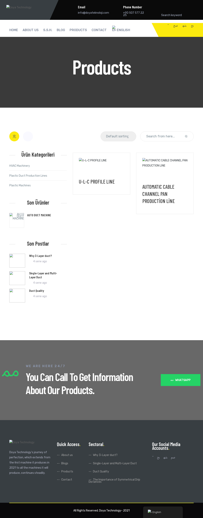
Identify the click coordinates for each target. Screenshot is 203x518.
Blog (61, 30)
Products (78, 30)
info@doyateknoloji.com (93, 12)
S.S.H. (47, 30)
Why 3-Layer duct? (40, 256)
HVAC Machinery (19, 166)
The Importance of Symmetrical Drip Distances (114, 481)
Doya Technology (110, 510)
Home (13, 30)
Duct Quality (36, 290)
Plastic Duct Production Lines (28, 176)
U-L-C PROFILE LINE (97, 181)
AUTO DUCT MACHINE (39, 215)
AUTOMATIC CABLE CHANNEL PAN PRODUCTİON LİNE (158, 194)
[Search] (186, 136)
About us (31, 30)
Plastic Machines (20, 185)
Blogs (64, 463)
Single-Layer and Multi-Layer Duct (115, 463)
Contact (99, 30)
